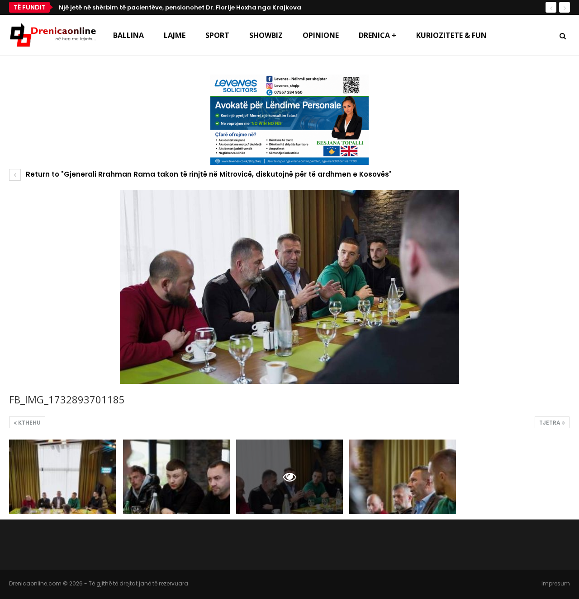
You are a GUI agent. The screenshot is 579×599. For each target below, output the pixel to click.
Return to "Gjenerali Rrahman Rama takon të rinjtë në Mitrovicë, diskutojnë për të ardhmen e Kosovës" (208, 174)
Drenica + (377, 35)
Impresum (555, 583)
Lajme (174, 35)
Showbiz (266, 35)
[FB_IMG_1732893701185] (62, 477)
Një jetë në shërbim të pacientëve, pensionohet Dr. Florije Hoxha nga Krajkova (180, 7)
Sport (217, 35)
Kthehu (29, 422)
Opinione (321, 35)
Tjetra (550, 422)
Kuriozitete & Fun (451, 35)
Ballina (128, 35)
